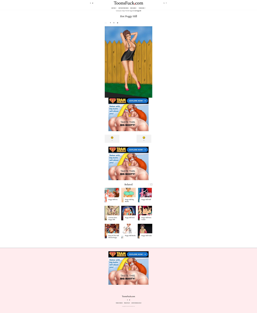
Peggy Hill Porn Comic (146, 218)
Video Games (133, 8)
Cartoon (113, 8)
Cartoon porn (119, 10)
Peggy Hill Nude (146, 235)
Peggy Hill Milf (146, 199)
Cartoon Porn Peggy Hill (112, 218)
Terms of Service (119, 302)
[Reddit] (129, 299)
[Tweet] (113, 22)
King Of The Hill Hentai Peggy (113, 236)
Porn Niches (141, 8)
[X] (127, 299)
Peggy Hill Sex (113, 199)
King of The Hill (125, 10)
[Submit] (117, 22)
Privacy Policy (127, 302)
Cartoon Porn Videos (123, 8)
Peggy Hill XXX (130, 217)
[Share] (110, 22)
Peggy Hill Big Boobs (129, 200)
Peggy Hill (132, 10)
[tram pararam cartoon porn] (128, 130)
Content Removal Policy (136, 302)
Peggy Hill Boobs (130, 235)
